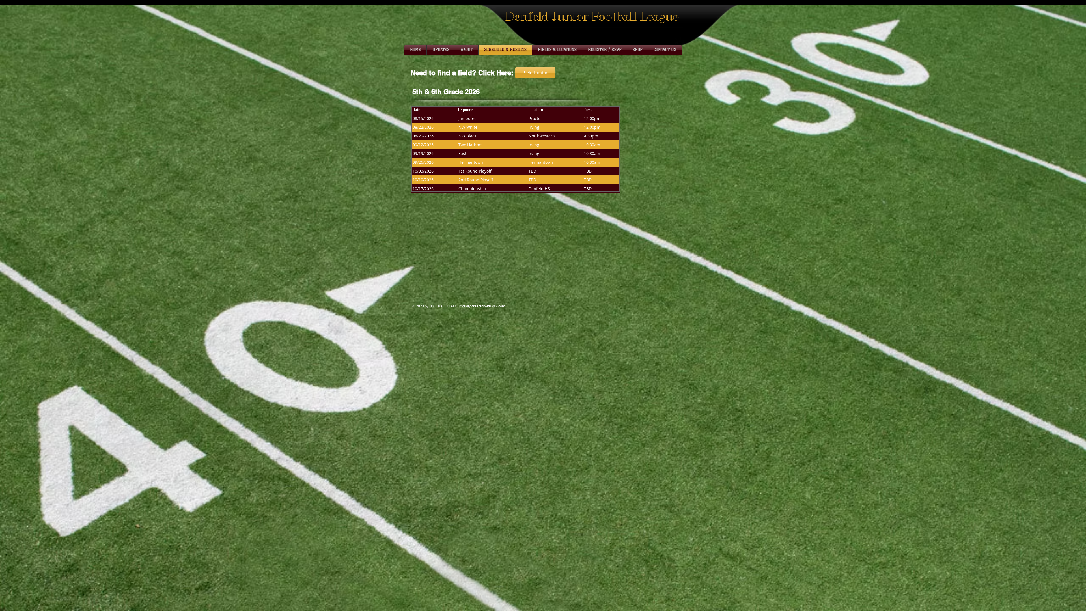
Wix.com (498, 306)
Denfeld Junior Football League (592, 16)
